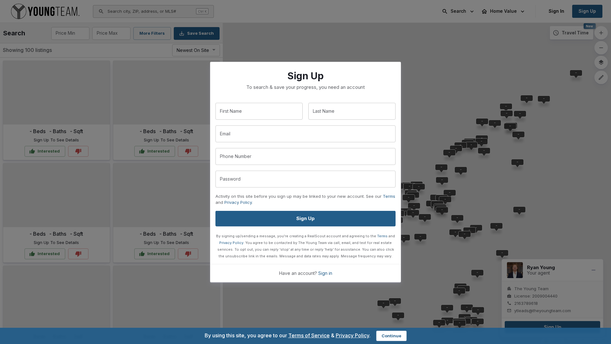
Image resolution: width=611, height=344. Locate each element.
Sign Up (305, 218)
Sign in (325, 273)
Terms (389, 196)
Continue (391, 335)
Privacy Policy (238, 202)
